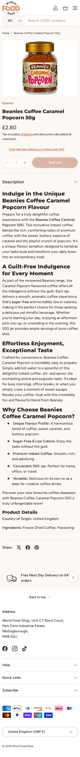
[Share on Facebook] (27, 547)
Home (6, 33)
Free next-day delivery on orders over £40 (36, 149)
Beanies (7, 103)
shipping (27, 134)
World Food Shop (22, 746)
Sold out (55, 162)
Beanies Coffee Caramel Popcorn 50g (37, 33)
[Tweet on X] (18, 547)
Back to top (37, 597)
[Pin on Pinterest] (36, 547)
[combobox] (40, 21)
